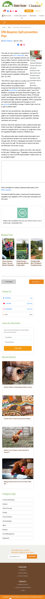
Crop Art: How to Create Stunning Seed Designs (17, 419)
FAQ (23, 590)
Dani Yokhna (8, 41)
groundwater (13, 90)
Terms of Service (23, 576)
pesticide (6, 104)
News (9, 27)
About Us (23, 570)
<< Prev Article (9, 282)
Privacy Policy (23, 573)
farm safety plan (18, 55)
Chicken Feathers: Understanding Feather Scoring (18, 387)
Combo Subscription (20, 16)
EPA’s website (6, 190)
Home (4, 27)
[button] (40, 248)
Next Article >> (36, 282)
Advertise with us (23, 584)
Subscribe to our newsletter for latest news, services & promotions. (16, 331)
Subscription (31, 556)
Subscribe (29, 11)
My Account (7, 16)
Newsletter (33, 16)
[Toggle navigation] (4, 22)
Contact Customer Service (23, 587)
